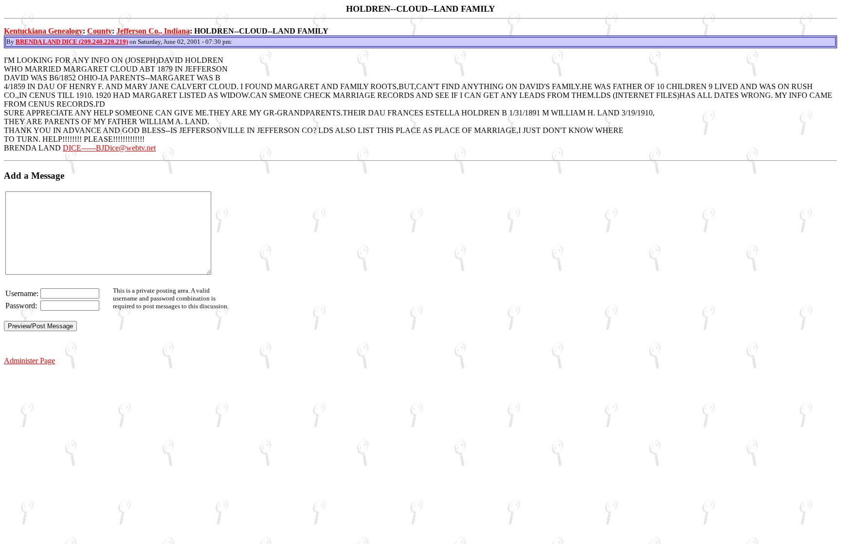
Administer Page (29, 360)
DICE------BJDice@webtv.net (109, 148)
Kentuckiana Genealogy (43, 31)
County (99, 31)
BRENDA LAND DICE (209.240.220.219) (72, 41)
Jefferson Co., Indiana (153, 31)
